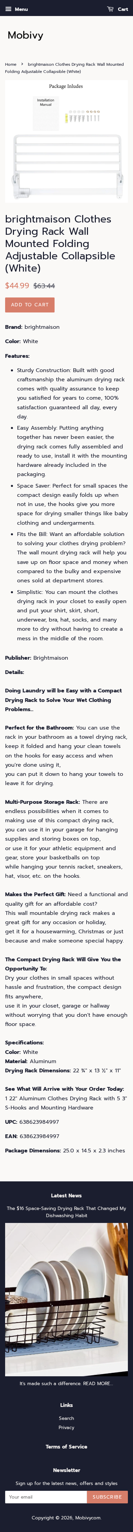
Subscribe (107, 1497)
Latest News (66, 1195)
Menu (20, 9)
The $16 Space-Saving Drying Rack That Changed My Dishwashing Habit (66, 1212)
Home (10, 64)
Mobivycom (88, 1517)
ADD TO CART (30, 304)
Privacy (66, 1427)
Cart (122, 9)
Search (66, 1418)
